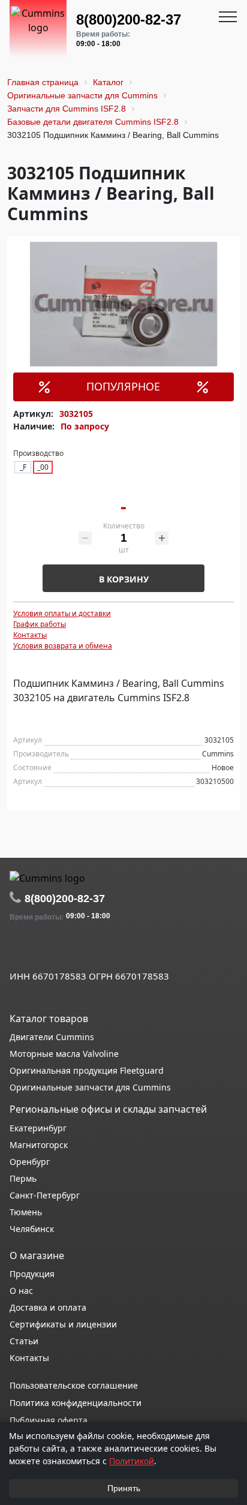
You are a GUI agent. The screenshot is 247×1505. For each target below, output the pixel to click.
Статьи (24, 1341)
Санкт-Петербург (45, 1195)
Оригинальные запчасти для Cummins (90, 1087)
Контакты (30, 635)
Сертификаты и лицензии (63, 1324)
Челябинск (32, 1228)
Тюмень (26, 1212)
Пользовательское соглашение (74, 1385)
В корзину (124, 579)
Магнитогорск (39, 1144)
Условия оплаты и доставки (62, 613)
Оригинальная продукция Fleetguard (87, 1070)
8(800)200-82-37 (128, 19)
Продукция (32, 1273)
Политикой (131, 1461)
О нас (21, 1290)
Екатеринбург (38, 1128)
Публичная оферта (49, 1420)
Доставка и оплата (48, 1307)
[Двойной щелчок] (18, 949)
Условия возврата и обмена (62, 646)
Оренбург (30, 1161)
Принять (123, 1488)
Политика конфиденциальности (75, 1402)
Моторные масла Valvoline (64, 1053)
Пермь (23, 1178)
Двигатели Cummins (52, 1037)
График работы (39, 624)
